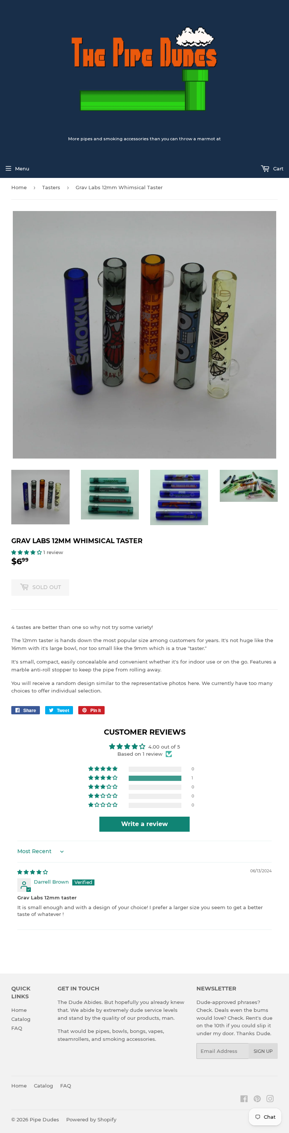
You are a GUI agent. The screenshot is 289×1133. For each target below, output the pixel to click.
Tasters (51, 187)
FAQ (16, 1028)
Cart (277, 169)
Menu (22, 169)
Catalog (20, 1019)
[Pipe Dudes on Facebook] (244, 1100)
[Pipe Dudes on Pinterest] (257, 1100)
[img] (32, 872)
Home (19, 187)
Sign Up (263, 1051)
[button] (27, 552)
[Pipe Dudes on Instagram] (270, 1100)
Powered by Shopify (91, 1119)
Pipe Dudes (44, 1119)
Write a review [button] (144, 824)
